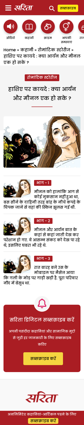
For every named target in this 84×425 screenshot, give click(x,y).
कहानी (26, 50)
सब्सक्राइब (68, 8)
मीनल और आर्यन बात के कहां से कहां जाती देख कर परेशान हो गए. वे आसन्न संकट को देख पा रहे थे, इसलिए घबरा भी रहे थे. (42, 237)
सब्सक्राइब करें (43, 358)
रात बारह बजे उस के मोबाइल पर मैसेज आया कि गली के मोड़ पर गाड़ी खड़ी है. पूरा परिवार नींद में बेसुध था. (41, 275)
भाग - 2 (43, 221)
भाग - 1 (42, 183)
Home (10, 50)
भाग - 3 (43, 258)
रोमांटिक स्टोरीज (54, 50)
